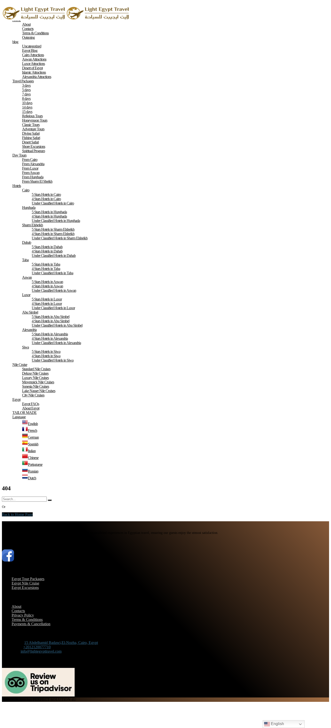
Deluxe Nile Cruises (35, 373)
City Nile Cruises (33, 395)
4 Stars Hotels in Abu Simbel (50, 321)
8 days (26, 98)
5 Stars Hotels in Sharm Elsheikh (53, 229)
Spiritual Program (33, 151)
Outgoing (28, 37)
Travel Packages (23, 81)
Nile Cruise (19, 365)
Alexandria (29, 330)
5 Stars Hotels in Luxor (47, 299)
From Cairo (29, 160)
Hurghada (28, 208)
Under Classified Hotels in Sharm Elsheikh (59, 238)
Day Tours (19, 155)
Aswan (27, 277)
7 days (26, 94)
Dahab (26, 242)
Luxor (26, 295)
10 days (27, 103)
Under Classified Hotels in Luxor (53, 308)
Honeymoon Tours (34, 120)
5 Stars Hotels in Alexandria (50, 334)
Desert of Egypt (32, 68)
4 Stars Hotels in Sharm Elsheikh (53, 234)
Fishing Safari (31, 138)
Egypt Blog (29, 50)
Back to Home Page (17, 514)
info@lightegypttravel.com (41, 651)
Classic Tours (30, 125)
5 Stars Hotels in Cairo (46, 194)
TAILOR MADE (24, 413)
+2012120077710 (37, 647)
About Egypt (30, 408)
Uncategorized (31, 46)
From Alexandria (33, 164)
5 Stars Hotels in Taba (46, 264)
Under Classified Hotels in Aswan (54, 290)
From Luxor (30, 168)
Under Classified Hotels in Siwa (52, 360)
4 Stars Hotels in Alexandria (50, 338)
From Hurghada (32, 177)
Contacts (27, 29)
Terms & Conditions (35, 33)
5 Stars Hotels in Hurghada (49, 212)
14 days (27, 107)
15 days (27, 112)
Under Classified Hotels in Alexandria (56, 343)
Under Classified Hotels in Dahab (54, 255)
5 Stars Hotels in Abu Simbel (50, 317)
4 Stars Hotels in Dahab (47, 251)
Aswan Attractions (34, 59)
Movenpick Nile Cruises (38, 382)
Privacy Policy (23, 615)
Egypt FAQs (30, 404)
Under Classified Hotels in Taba (52, 273)
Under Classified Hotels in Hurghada (56, 221)
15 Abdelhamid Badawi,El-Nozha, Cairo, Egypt (61, 643)
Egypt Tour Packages (28, 579)
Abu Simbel (30, 312)
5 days (26, 90)
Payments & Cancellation (31, 624)
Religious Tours (32, 116)
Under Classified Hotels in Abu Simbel (57, 325)
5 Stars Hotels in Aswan (47, 282)
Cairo (25, 190)
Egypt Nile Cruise (25, 583)
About (26, 24)
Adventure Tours (33, 129)
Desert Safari (30, 142)
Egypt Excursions (25, 588)
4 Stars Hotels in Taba (46, 269)
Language (19, 417)
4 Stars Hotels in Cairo (46, 199)
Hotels (16, 186)
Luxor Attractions (33, 64)
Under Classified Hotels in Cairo (53, 203)
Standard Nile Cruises (36, 369)
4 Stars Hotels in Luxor (47, 303)
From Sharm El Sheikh (37, 181)
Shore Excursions (33, 146)
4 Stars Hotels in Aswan (47, 286)
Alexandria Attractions (36, 77)
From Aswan (30, 173)
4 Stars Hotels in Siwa (46, 356)
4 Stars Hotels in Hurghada (49, 216)
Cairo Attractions (33, 55)
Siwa (25, 347)
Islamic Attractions (34, 72)
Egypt (16, 399)
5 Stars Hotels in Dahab (47, 247)
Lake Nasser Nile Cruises (38, 391)
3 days (26, 85)
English (277, 724)
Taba (25, 260)
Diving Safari (30, 133)
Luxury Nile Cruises (35, 378)
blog (15, 42)
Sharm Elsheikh (32, 225)
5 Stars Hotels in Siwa (46, 351)
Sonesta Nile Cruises (35, 386)
